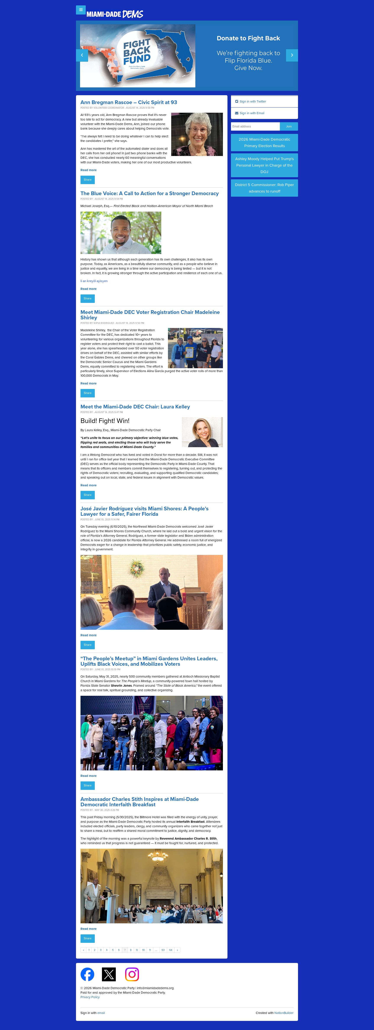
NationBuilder (283, 1013)
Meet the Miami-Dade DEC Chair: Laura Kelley (135, 407)
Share (88, 180)
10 (143, 949)
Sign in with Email (251, 113)
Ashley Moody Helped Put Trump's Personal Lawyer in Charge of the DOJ (264, 165)
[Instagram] (136, 974)
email (101, 1013)
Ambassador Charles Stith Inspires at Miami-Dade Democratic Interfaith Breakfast (140, 802)
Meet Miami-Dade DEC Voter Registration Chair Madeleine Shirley (150, 315)
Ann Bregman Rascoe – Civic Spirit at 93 (129, 102)
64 (170, 949)
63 (163, 949)
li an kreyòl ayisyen (94, 281)
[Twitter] (112, 974)
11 (150, 949)
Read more (89, 170)
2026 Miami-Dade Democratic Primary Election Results (264, 142)
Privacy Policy (90, 997)
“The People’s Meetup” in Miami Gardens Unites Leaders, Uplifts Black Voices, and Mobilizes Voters (149, 661)
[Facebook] (91, 974)
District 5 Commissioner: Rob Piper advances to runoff (264, 188)
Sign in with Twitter (252, 101)
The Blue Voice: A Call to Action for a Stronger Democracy (150, 193)
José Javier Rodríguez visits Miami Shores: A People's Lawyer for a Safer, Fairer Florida (145, 511)
